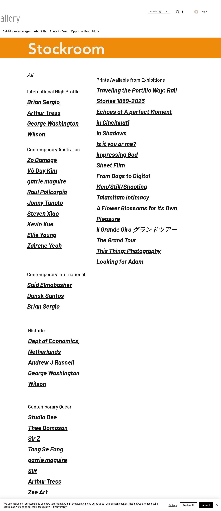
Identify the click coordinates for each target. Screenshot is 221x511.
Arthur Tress (43, 112)
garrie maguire (46, 181)
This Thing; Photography (128, 250)
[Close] (217, 505)
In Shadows (111, 133)
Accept (206, 505)
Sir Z (34, 438)
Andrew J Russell (51, 362)
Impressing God (117, 154)
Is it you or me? (116, 143)
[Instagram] (177, 11)
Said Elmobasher (49, 284)
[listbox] (159, 11)
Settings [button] (173, 505)
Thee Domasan (48, 427)
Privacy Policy (59, 506)
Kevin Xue (40, 224)
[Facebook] (182, 11)
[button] (159, 11)
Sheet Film (110, 165)
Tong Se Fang (45, 449)
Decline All (188, 505)
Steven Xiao (43, 213)
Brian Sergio (43, 101)
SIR (32, 470)
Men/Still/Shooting (121, 186)
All (30, 75)
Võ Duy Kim (42, 170)
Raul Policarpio (47, 191)
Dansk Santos (45, 295)
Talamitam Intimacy (122, 197)
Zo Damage (42, 159)
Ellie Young (41, 234)
